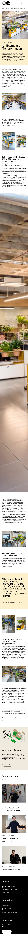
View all (4, 779)
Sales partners (20, 718)
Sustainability (7, 764)
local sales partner (20, 713)
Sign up (5, 931)
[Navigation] (25, 3)
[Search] (21, 3)
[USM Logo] (6, 3)
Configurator (8, 718)
